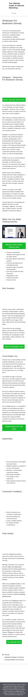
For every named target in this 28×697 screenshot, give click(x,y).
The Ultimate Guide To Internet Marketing (16, 5)
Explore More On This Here (14, 428)
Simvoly (12, 47)
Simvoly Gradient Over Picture (14, 659)
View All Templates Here (14, 347)
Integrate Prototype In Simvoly (14, 657)
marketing (14, 600)
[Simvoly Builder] (13, 677)
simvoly (6, 654)
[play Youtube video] (14, 231)
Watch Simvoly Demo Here (14, 100)
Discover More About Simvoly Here (14, 246)
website (12, 584)
